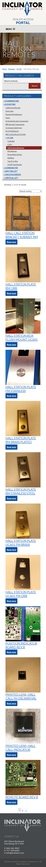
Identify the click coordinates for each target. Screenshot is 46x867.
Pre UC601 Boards (12, 131)
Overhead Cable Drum (13, 128)
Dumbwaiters (12, 101)
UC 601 (19, 69)
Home (4, 69)
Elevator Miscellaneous (13, 114)
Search (34, 85)
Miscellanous (12, 151)
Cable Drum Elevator (12, 108)
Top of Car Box (12, 161)
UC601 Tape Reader (14, 165)
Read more (11, 242)
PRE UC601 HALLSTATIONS (15, 134)
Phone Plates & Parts (14, 155)
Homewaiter (11, 168)
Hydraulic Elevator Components (16, 121)
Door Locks (9, 111)
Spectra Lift (11, 171)
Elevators (11, 69)
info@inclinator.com (15, 853)
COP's (9, 144)
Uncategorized (13, 174)
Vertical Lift (11, 178)
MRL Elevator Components (14, 124)
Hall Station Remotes (15, 148)
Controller (11, 141)
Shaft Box (10, 158)
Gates (7, 118)
